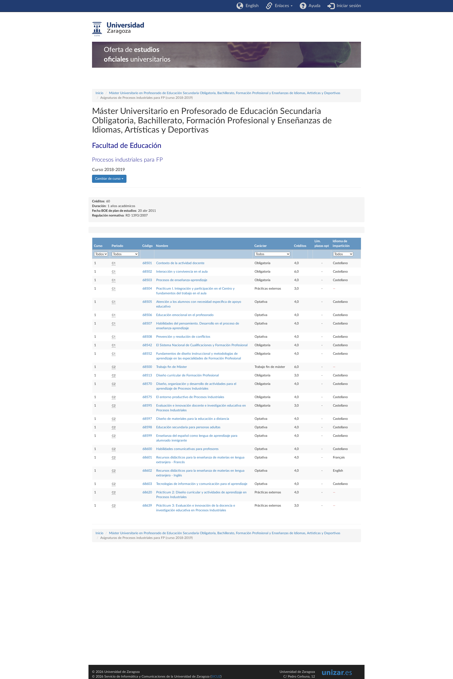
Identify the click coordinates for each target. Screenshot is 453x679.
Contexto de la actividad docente (180, 263)
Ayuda (313, 6)
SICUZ (216, 676)
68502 (147, 271)
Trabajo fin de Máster (171, 367)
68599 (147, 435)
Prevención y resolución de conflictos (183, 336)
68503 (147, 280)
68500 (147, 367)
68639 (147, 505)
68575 (147, 397)
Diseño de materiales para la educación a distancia (192, 419)
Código (147, 246)
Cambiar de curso (108, 178)
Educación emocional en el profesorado (185, 315)
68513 (147, 375)
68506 (147, 315)
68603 (147, 484)
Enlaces (281, 6)
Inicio (99, 93)
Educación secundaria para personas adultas (188, 427)
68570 (147, 384)
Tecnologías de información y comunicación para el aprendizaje (201, 484)
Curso (98, 246)
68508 (147, 336)
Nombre (162, 246)
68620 (147, 492)
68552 (147, 353)
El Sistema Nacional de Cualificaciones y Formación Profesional (201, 345)
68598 (147, 427)
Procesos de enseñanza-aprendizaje (181, 280)
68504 (147, 288)
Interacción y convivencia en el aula (182, 271)
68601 (147, 457)
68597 (147, 419)
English (251, 6)
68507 (147, 323)
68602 (147, 470)
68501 (147, 263)
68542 (147, 345)
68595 (147, 405)
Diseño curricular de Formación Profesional (187, 375)
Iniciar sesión (347, 6)
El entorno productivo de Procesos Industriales (190, 397)
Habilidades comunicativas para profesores (187, 449)
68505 (147, 302)
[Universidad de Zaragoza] (118, 29)
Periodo (117, 246)
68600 (147, 449)
